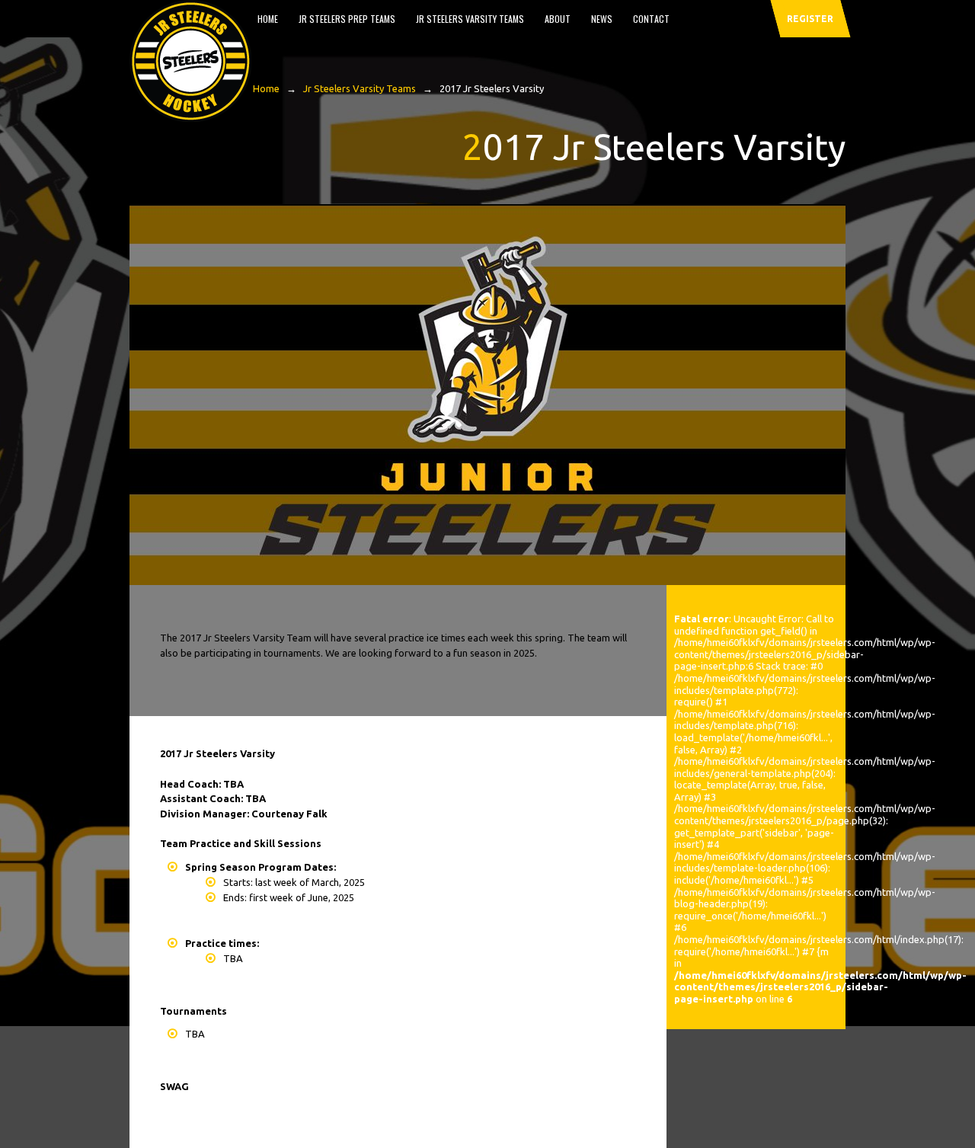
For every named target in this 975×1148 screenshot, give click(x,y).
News (601, 18)
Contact (651, 18)
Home (267, 18)
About (558, 18)
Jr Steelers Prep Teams (347, 18)
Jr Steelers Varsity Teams (470, 18)
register (810, 19)
